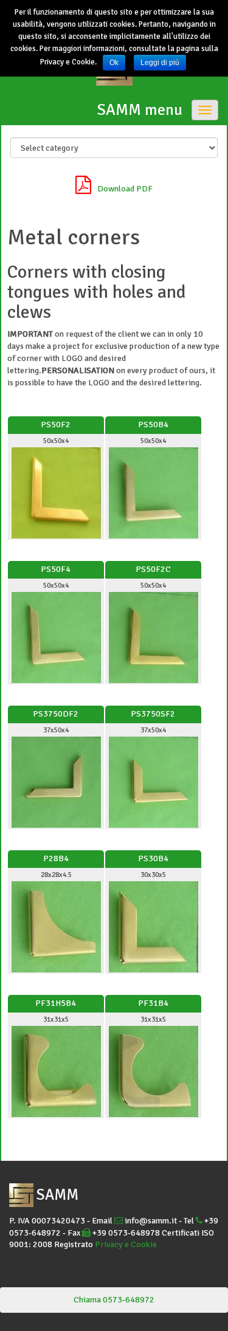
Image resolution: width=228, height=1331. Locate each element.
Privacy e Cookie (126, 1244)
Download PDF (125, 189)
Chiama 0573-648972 (114, 1300)
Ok (114, 62)
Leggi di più (159, 62)
